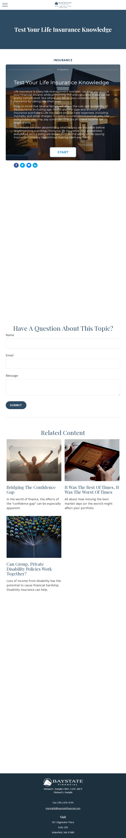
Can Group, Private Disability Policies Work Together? (29, 569)
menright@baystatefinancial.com (63, 808)
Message (12, 376)
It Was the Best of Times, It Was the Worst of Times (92, 489)
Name (10, 335)
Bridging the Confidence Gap (31, 489)
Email (9, 355)
